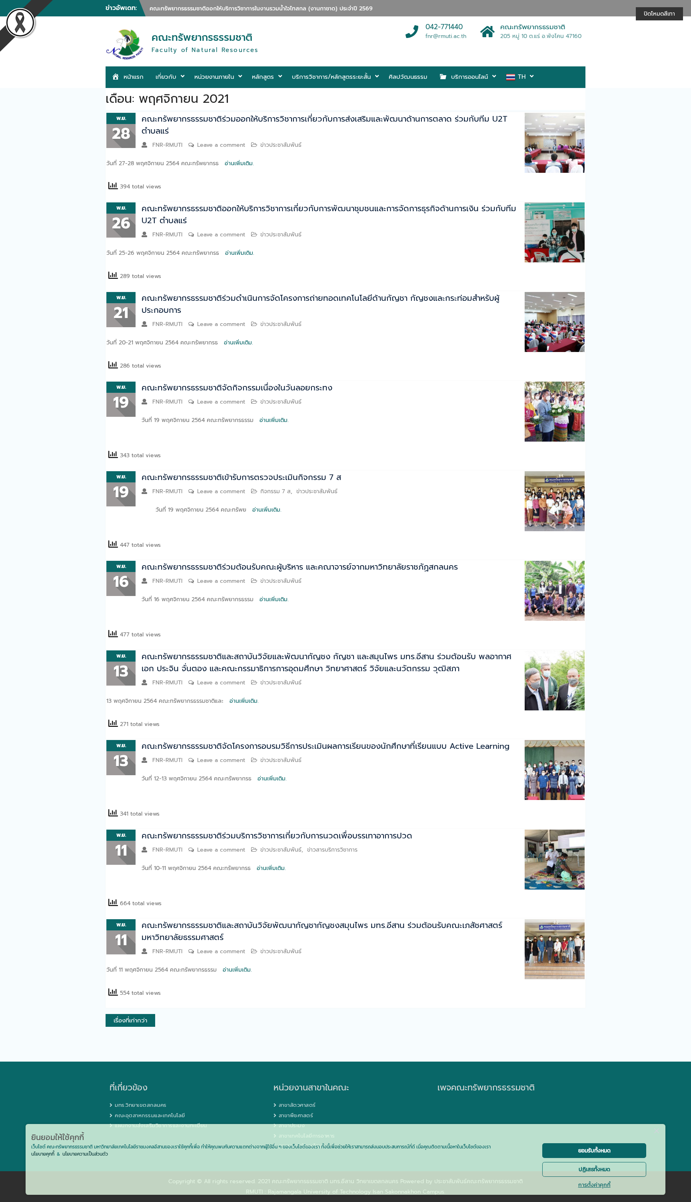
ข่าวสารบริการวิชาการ (332, 850)
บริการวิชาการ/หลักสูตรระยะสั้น (331, 76)
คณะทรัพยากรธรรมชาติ (202, 37)
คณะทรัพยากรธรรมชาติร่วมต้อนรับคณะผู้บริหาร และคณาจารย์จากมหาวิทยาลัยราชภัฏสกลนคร (300, 567)
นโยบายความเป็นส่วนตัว (85, 1154)
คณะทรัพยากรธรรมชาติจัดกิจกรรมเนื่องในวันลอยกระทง (237, 388)
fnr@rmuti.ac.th (445, 36)
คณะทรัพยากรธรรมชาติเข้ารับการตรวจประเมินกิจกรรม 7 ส (241, 477)
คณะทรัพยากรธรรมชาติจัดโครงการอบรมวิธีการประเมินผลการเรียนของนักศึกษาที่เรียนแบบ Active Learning (325, 746)
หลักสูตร (263, 76)
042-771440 (444, 27)
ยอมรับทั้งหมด (594, 1150)
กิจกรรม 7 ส (275, 491)
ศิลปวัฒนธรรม (408, 76)
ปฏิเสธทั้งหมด (594, 1169)
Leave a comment (221, 145)
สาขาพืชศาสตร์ (296, 1115)
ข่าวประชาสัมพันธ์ (281, 145)
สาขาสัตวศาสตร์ (297, 1105)
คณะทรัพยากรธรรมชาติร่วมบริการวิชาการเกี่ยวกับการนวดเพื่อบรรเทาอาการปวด (277, 836)
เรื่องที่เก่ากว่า (130, 1020)
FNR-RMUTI (167, 145)
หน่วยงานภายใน (214, 76)
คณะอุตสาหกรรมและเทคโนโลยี (150, 1115)
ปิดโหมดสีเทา (659, 14)
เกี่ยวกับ (166, 76)
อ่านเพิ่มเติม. (239, 163)
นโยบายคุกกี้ (42, 1154)
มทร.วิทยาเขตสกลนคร (141, 1105)
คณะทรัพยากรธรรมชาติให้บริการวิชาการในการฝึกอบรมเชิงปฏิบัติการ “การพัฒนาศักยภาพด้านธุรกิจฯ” (270, 8)
